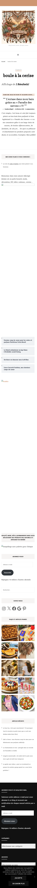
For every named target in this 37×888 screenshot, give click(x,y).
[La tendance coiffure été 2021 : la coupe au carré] (26, 650)
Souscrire (7, 572)
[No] (35, 877)
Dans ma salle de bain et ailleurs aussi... (18, 94)
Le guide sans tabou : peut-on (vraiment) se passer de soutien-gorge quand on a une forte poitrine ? (17, 767)
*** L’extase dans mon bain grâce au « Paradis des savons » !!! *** (18, 102)
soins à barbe (14, 164)
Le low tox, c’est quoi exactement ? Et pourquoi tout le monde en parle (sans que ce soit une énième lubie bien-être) (18, 731)
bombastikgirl (9, 109)
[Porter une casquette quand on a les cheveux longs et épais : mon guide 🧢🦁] (26, 668)
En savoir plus (19, 883)
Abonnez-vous (9, 821)
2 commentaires (29, 109)
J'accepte (18, 878)
